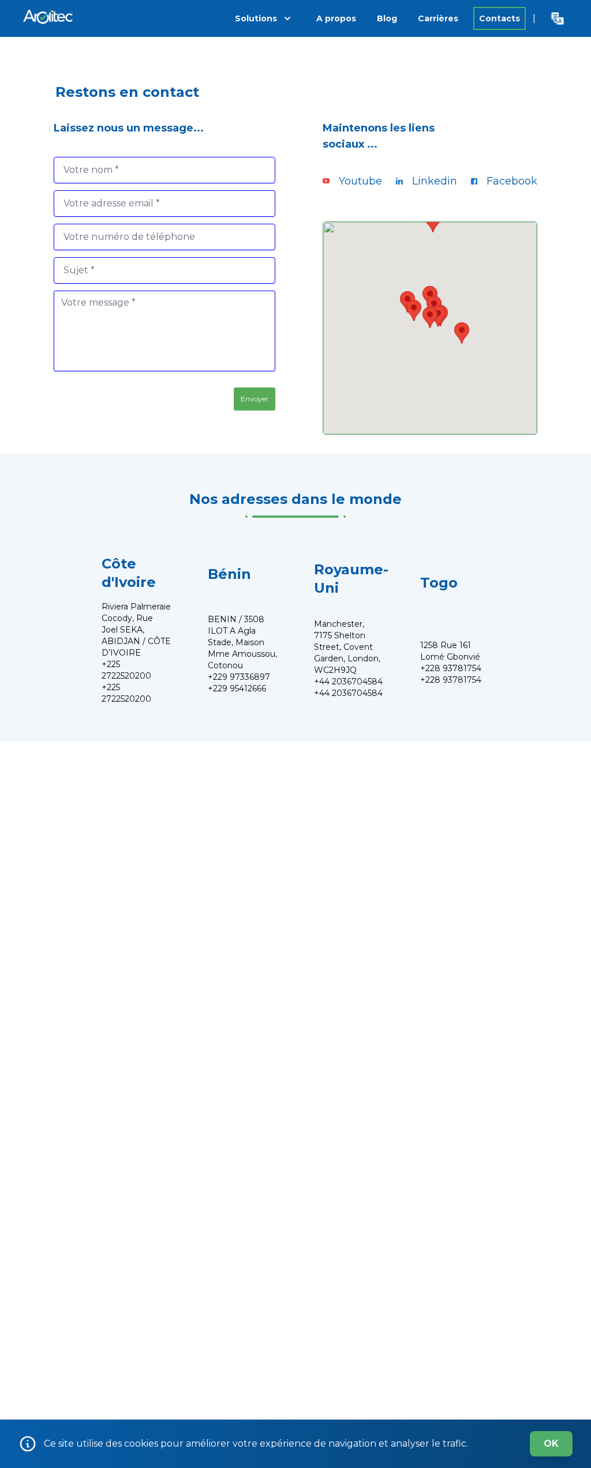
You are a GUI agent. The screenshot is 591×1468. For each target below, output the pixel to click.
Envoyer (254, 398)
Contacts (499, 18)
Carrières (438, 18)
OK (551, 1443)
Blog (387, 18)
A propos (336, 18)
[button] (430, 317)
